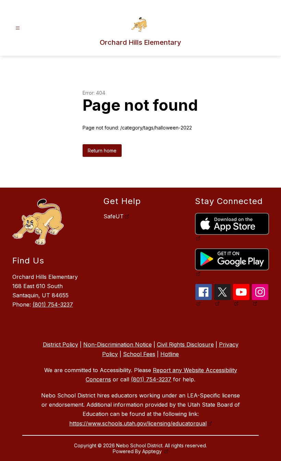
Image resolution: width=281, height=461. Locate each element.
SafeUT (113, 216)
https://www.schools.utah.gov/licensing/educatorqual (138, 423)
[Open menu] (18, 28)
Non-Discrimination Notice (117, 344)
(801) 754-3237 (53, 304)
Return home (102, 150)
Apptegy (152, 451)
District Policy (60, 344)
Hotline (169, 354)
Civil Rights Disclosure (185, 344)
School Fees (139, 354)
